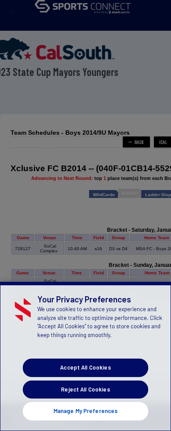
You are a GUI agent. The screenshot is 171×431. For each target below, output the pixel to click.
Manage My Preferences (85, 410)
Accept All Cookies (85, 367)
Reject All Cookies (85, 389)
